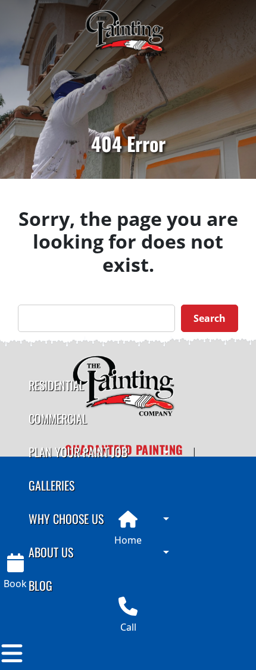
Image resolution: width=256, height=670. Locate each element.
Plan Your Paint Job (78, 452)
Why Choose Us (66, 519)
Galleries (51, 485)
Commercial (58, 418)
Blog (40, 585)
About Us (51, 552)
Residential (56, 385)
